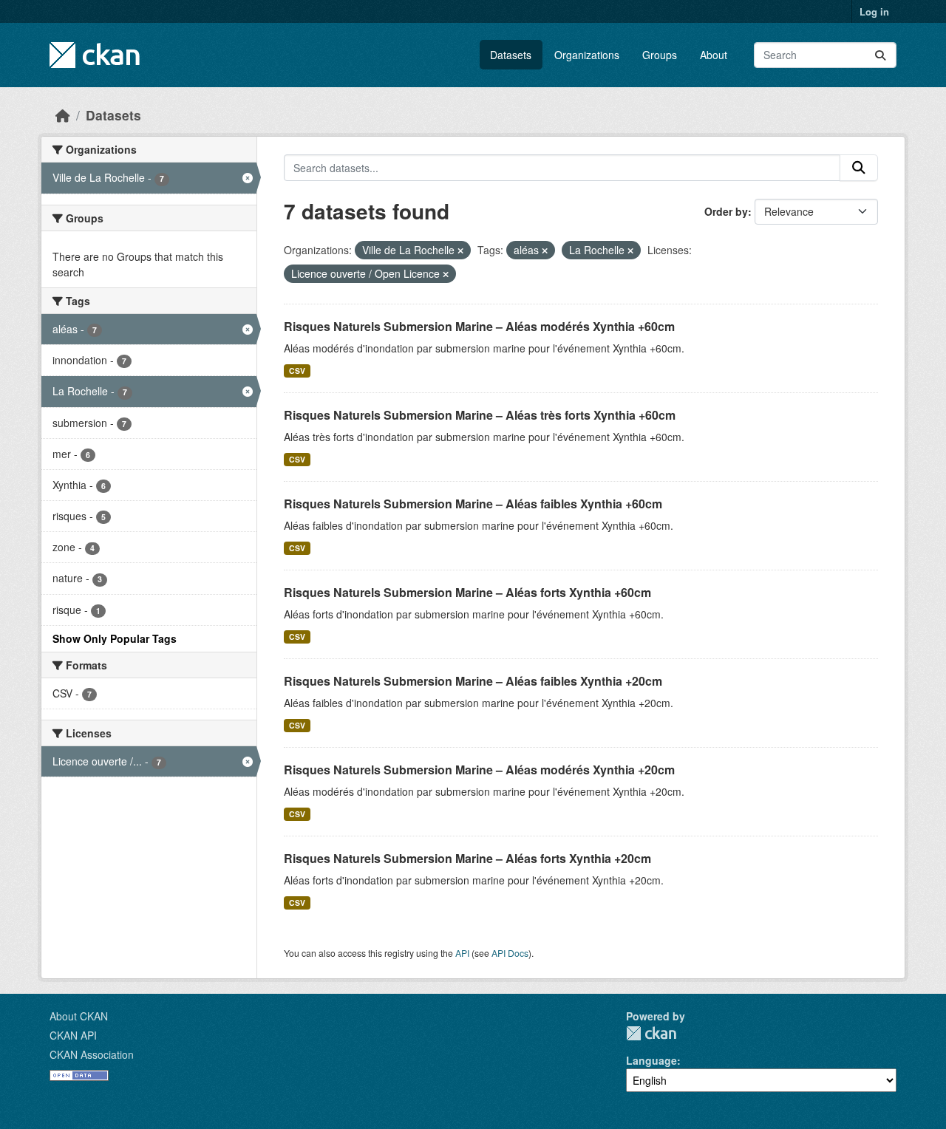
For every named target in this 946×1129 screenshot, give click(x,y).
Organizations (586, 54)
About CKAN (79, 1016)
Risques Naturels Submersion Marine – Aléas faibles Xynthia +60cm (473, 503)
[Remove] (460, 250)
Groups (659, 54)
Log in (874, 11)
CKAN (651, 1033)
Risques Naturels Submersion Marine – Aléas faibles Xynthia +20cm (473, 680)
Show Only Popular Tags (114, 638)
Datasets (510, 54)
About (713, 54)
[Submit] (880, 55)
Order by (726, 211)
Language (651, 1060)
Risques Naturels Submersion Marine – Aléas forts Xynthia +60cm (467, 592)
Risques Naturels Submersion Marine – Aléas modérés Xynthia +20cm (479, 769)
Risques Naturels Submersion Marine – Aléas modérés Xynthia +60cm (479, 326)
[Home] (62, 115)
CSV (297, 370)
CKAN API (73, 1035)
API (462, 952)
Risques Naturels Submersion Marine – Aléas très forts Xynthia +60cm (480, 414)
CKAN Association (92, 1054)
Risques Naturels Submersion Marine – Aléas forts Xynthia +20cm (467, 858)
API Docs (509, 952)
